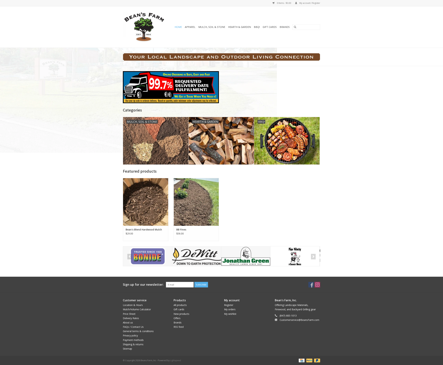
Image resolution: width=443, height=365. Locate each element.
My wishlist (230, 313)
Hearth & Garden (239, 27)
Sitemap (127, 348)
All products (180, 305)
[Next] (313, 256)
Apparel (190, 27)
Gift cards (270, 27)
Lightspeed (175, 360)
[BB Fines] (196, 202)
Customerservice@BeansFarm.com (299, 320)
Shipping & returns (133, 344)
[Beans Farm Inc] (145, 27)
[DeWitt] (147, 256)
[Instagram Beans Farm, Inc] (317, 284)
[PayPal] (309, 360)
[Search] (295, 27)
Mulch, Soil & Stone (211, 27)
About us (128, 322)
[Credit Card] (301, 360)
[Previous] (129, 256)
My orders (230, 309)
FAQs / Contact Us (133, 326)
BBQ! (257, 27)
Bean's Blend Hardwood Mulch (144, 229)
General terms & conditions (138, 331)
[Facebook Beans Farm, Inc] (311, 284)
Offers (177, 318)
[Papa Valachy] (245, 256)
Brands (285, 27)
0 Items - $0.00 (284, 3)
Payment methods (133, 340)
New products (181, 313)
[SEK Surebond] (294, 256)
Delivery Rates (131, 318)
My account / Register (309, 3)
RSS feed (179, 326)
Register (228, 305)
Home (178, 27)
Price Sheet (129, 313)
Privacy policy (130, 335)
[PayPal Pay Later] (316, 360)
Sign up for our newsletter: (143, 284)
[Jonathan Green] (196, 256)
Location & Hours (133, 305)
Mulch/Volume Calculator (137, 309)
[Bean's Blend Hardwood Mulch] (145, 202)
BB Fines (181, 229)
